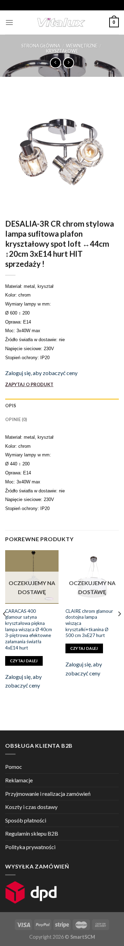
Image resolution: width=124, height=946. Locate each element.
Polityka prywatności (30, 847)
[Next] (119, 627)
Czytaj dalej (24, 660)
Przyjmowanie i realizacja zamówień (48, 793)
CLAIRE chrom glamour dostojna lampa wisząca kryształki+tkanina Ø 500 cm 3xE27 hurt (89, 623)
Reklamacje (19, 780)
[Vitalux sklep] (61, 22)
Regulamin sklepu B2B (31, 833)
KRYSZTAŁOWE (62, 51)
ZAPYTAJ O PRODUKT (29, 384)
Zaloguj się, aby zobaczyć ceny (41, 373)
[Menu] (9, 22)
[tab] (62, 405)
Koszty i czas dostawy (31, 806)
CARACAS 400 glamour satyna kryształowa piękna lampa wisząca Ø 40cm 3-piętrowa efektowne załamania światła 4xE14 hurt (28, 629)
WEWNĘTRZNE (81, 45)
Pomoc (13, 766)
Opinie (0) (16, 419)
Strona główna (40, 45)
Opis (10, 405)
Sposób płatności (25, 820)
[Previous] (4, 627)
